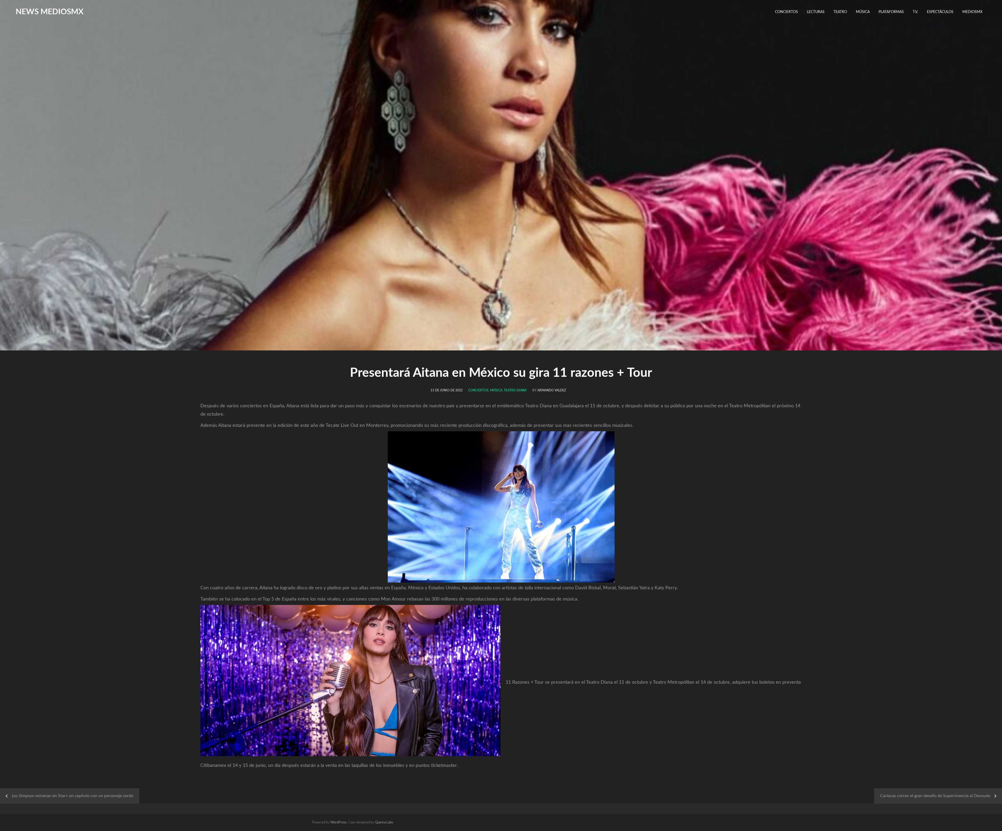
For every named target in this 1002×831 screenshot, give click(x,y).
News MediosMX (50, 12)
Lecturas (816, 12)
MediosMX (972, 12)
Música (863, 12)
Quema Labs (384, 822)
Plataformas (891, 12)
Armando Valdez (551, 390)
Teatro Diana (515, 390)
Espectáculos (940, 12)
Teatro (840, 12)
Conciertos (786, 12)
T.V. (915, 12)
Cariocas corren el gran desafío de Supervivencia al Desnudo (935, 796)
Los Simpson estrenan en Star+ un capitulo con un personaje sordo (72, 796)
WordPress (338, 822)
